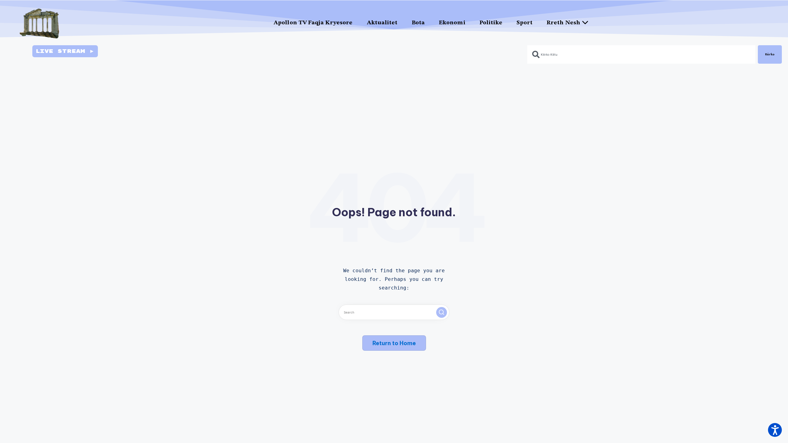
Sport (525, 23)
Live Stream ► (65, 51)
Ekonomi (452, 23)
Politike (491, 23)
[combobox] (641, 54)
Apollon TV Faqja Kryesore (313, 23)
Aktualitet (382, 23)
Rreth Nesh (563, 23)
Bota (418, 23)
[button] (441, 312)
